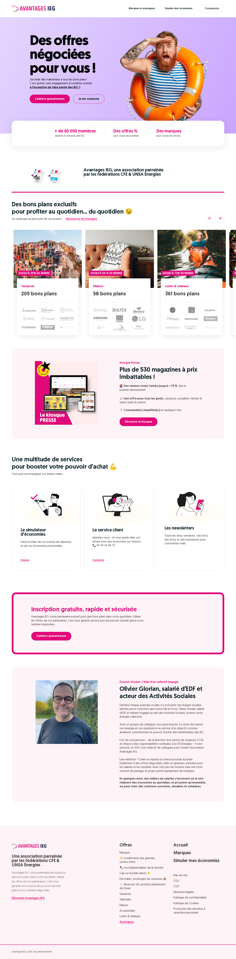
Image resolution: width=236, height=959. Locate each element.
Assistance (127, 922)
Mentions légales (183, 892)
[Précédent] (210, 218)
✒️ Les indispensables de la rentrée (141, 867)
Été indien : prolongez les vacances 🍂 (143, 879)
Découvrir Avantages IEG (28, 898)
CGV (176, 886)
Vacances (27, 286)
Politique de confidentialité (189, 897)
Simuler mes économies (178, 8)
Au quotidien (127, 911)
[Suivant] (220, 218)
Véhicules (125, 899)
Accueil (180, 845)
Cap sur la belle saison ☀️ (135, 873)
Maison (98, 286)
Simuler (25, 560)
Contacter (98, 560)
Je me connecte (88, 99)
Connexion (212, 8)
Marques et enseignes (142, 8)
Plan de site (180, 875)
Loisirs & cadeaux (177, 286)
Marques (125, 852)
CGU (176, 881)
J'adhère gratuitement (50, 99)
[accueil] (33, 8)
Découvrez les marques (81, 219)
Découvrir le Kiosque (138, 422)
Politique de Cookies (186, 903)
